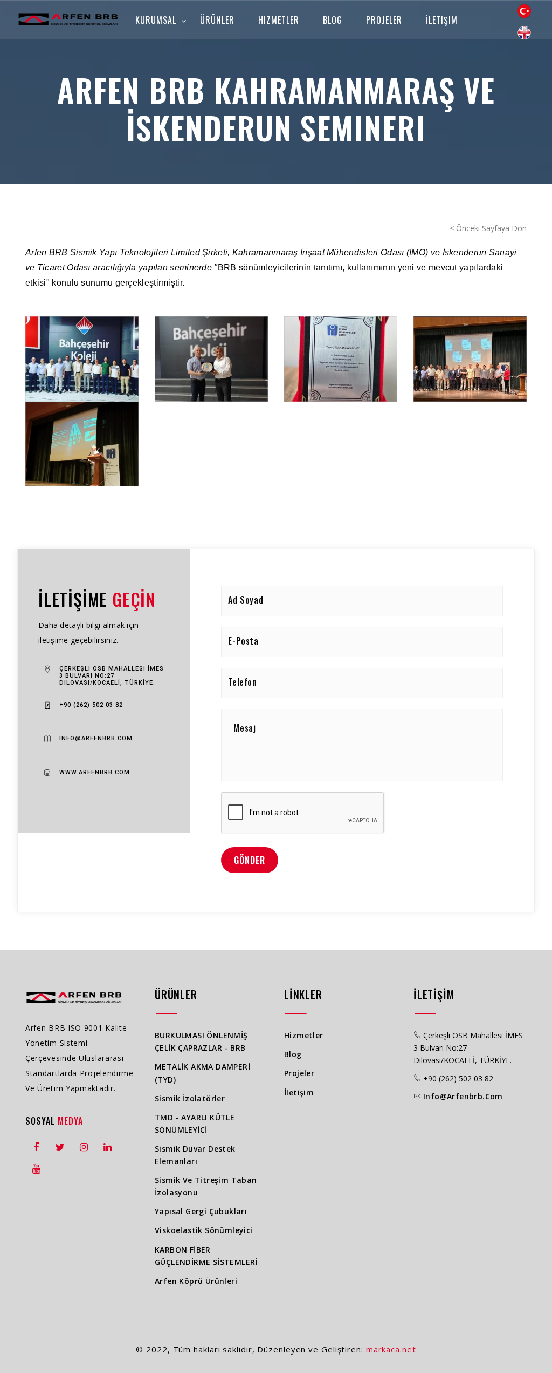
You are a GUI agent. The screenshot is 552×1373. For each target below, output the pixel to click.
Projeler (384, 19)
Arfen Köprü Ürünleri (196, 1281)
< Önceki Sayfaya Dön (488, 228)
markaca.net (391, 1349)
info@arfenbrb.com (463, 1096)
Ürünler (217, 19)
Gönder (249, 860)
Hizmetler (278, 19)
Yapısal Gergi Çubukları (201, 1211)
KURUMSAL (155, 19)
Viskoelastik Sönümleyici (204, 1230)
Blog (332, 19)
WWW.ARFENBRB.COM (94, 772)
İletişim (442, 19)
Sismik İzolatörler (190, 1098)
